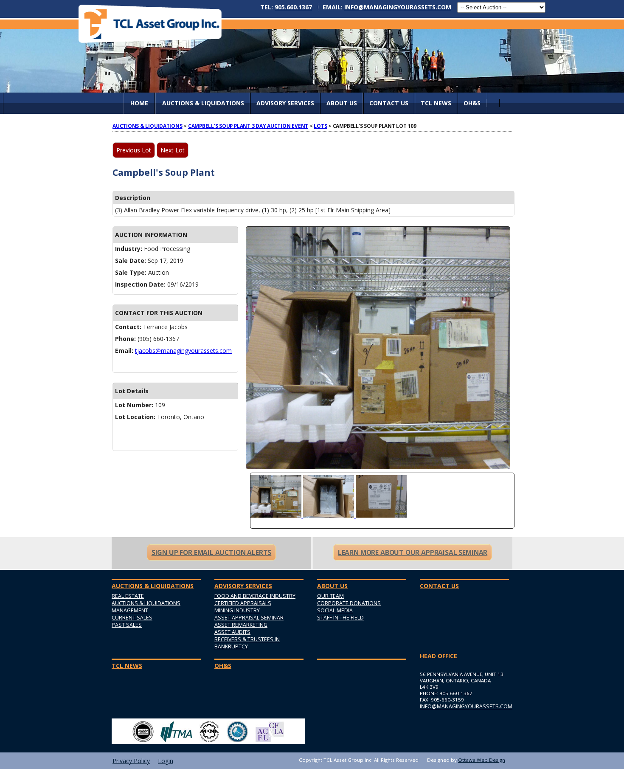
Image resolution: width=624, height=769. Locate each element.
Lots (320, 125)
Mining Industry (237, 610)
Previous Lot (133, 150)
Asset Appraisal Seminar (249, 617)
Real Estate (128, 596)
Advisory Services (285, 103)
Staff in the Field (340, 617)
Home (139, 103)
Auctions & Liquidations (147, 125)
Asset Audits (232, 632)
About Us (341, 103)
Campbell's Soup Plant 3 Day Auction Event (248, 125)
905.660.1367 (293, 7)
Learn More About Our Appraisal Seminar (412, 552)
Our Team (330, 596)
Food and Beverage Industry (254, 596)
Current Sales (132, 617)
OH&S (472, 103)
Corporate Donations (349, 603)
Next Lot (172, 150)
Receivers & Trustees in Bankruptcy (247, 643)
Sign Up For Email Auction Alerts (211, 552)
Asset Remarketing (240, 624)
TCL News (436, 103)
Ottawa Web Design (481, 760)
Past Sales (127, 624)
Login (165, 761)
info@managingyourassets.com (397, 7)
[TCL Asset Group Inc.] (150, 23)
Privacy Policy (131, 761)
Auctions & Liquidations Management (146, 607)
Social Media (335, 610)
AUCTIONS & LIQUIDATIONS (203, 103)
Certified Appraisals (242, 603)
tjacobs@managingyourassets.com (183, 350)
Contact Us (388, 103)
